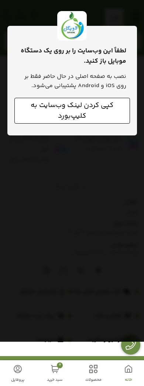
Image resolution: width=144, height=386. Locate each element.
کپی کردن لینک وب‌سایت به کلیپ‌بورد (72, 110)
